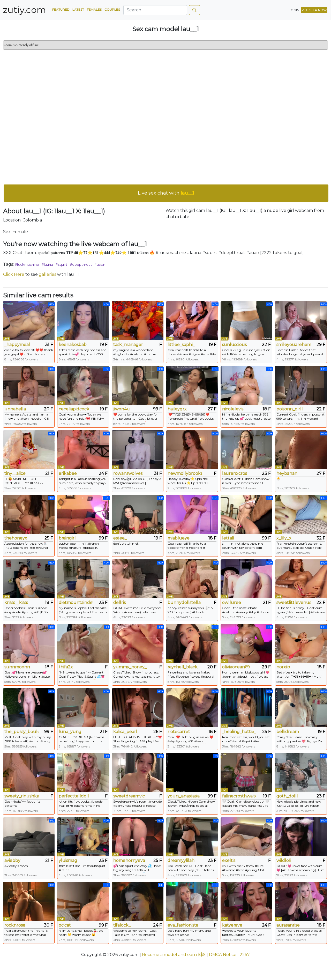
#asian (99, 264)
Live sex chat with (166, 193)
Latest (78, 9)
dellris (119, 602)
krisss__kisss (16, 602)
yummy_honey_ (130, 666)
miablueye (179, 538)
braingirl (67, 538)
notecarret (179, 731)
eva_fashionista (183, 925)
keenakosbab (73, 344)
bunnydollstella (184, 602)
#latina (47, 264)
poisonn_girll (289, 408)
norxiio (283, 666)
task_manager (128, 344)
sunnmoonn (17, 666)
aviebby (12, 860)
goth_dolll (287, 796)
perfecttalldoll (74, 796)
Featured (61, 9)
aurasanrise (288, 925)
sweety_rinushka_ (21, 796)
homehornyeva (129, 860)
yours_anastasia (184, 796)
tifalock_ (122, 925)
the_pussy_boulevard (21, 731)
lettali (228, 538)
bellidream (287, 731)
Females (94, 9)
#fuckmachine (27, 264)
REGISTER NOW (314, 10)
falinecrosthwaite (239, 796)
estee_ (120, 538)
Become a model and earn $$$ (174, 954)
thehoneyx (15, 538)
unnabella (15, 408)
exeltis (228, 860)
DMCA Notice (222, 954)
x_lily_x (283, 538)
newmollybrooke (185, 473)
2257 (245, 954)
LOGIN (294, 10)
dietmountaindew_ (76, 602)
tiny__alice (15, 473)
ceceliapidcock (74, 408)
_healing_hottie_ (239, 731)
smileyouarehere (293, 344)
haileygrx (177, 408)
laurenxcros (234, 473)
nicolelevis (232, 408)
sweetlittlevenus (293, 602)
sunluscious (234, 344)
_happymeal (17, 344)
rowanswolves (127, 473)
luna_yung (70, 731)
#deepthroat (81, 264)
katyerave (232, 925)
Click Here (13, 274)
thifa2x (66, 666)
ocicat (65, 925)
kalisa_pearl (125, 731)
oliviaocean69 (236, 666)
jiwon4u (121, 408)
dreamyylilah (181, 860)
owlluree (231, 602)
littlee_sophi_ (181, 344)
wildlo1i (283, 860)
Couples (112, 9)
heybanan (286, 473)
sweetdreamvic (129, 796)
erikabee (68, 473)
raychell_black (183, 666)
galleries (47, 274)
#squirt (61, 264)
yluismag (68, 860)
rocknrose (14, 925)
